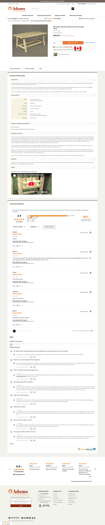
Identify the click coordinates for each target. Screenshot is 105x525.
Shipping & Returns (72, 498)
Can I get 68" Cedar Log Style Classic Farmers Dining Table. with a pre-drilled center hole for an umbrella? (41, 351)
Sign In (17, 3)
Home (9, 20)
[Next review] (95, 469)
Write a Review (49, 226)
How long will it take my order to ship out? (25, 431)
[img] (19, 469)
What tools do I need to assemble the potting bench (27, 359)
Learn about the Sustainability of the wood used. (23, 129)
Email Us (42, 498)
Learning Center (71, 493)
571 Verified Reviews (19, 471)
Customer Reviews (29, 68)
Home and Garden (60, 15)
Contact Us (68, 3)
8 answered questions (57, 32)
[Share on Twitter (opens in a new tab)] (20, 246)
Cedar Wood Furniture (57, 502)
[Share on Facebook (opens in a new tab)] (17, 246)
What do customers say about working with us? (26, 370)
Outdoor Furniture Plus (57, 500)
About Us (73, 3)
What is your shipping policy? (21, 395)
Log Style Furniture (25, 20)
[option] (30, 41)
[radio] (52, 215)
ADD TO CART (74, 42)
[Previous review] (10, 469)
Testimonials (56, 498)
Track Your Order (11, 3)
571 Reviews (21, 221)
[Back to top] (96, 520)
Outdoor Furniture (27, 15)
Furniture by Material (75, 15)
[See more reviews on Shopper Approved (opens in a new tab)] (22, 246)
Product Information (15, 68)
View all (12, 443)
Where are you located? (20, 406)
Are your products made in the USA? (23, 420)
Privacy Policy (71, 500)
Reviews (55, 504)
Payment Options (72, 502)
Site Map (70, 504)
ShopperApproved (21, 376)
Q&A (40, 68)
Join (21, 505)
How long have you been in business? (23, 382)
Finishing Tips (15, 127)
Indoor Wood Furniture (44, 15)
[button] (31, 357)
